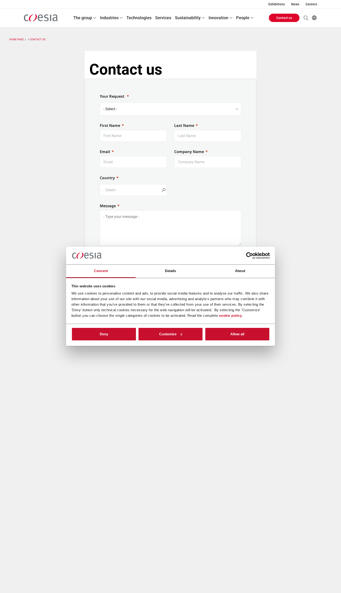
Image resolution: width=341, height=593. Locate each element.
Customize (168, 334)
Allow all (237, 334)
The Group (82, 17)
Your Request (112, 96)
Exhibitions (276, 4)
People (242, 17)
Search (306, 18)
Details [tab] (170, 271)
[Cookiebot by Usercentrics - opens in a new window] (249, 255)
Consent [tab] (101, 271)
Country (107, 177)
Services (163, 17)
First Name (110, 125)
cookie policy (230, 315)
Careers (311, 4)
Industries (109, 17)
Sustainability (188, 17)
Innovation (218, 17)
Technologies (138, 17)
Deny (104, 334)
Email (105, 151)
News (295, 4)
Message (108, 205)
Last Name (184, 125)
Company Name (189, 151)
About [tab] (240, 271)
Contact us (284, 18)
